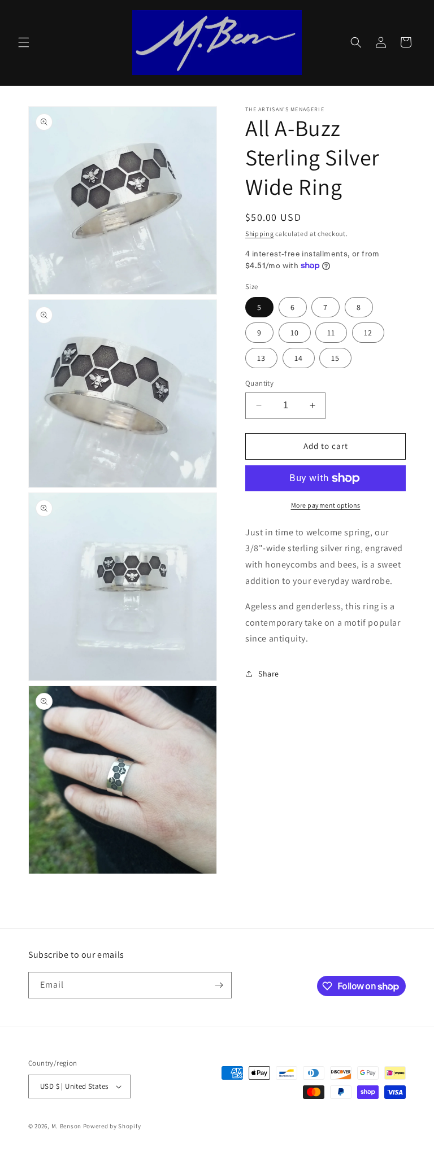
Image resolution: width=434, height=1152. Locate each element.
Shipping (259, 233)
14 (298, 358)
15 (335, 358)
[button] (23, 42)
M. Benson (66, 1126)
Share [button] (268, 674)
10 (294, 333)
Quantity (259, 383)
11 (331, 333)
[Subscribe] (218, 985)
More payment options (326, 505)
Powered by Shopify (112, 1126)
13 (261, 358)
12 (368, 333)
